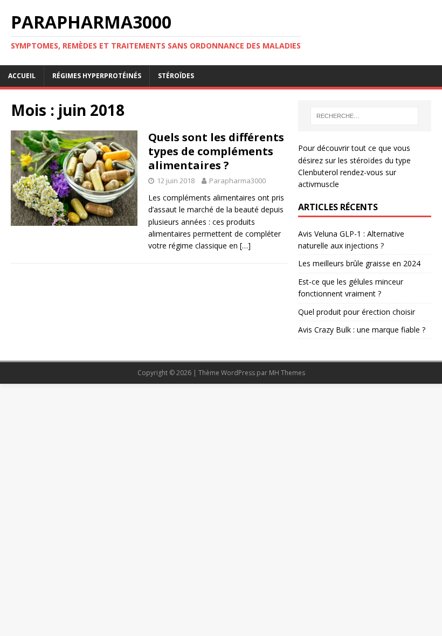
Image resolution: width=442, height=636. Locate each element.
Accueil (22, 75)
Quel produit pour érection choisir (356, 312)
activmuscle (318, 184)
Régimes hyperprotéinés (96, 75)
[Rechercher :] (364, 116)
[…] (245, 245)
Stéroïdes (176, 75)
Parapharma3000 (237, 180)
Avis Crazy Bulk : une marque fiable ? (361, 329)
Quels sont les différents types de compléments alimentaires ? (216, 151)
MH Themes (287, 372)
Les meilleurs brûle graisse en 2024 (359, 263)
